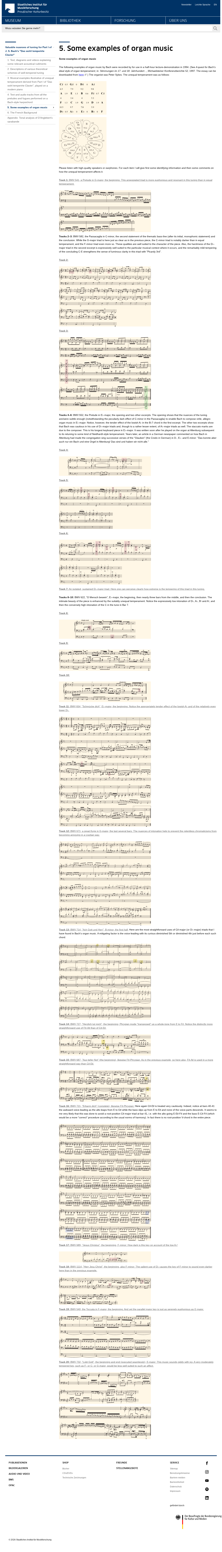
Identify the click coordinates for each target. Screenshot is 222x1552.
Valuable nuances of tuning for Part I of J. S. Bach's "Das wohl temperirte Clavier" (28, 51)
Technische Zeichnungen (74, 1477)
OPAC (12, 1485)
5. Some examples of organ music (27, 107)
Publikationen (18, 1463)
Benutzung (66, 34)
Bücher (65, 1468)
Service (174, 1463)
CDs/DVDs (67, 1473)
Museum (13, 20)
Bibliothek (70, 20)
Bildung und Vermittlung (18, 34)
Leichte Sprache (202, 4)
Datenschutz (176, 1486)
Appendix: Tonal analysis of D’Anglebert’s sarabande (30, 119)
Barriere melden (177, 1477)
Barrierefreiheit (177, 1482)
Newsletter (186, 4)
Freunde (121, 1463)
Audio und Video (19, 1474)
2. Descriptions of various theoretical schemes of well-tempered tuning (27, 71)
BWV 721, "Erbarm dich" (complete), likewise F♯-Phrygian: (96, 1106)
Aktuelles (174, 34)
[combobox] (128, 28)
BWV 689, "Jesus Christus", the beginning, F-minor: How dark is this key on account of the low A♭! (118, 1245)
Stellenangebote (127, 1468)
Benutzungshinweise (180, 1473)
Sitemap (174, 1468)
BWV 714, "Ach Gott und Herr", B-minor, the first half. (94, 929)
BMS (11, 1480)
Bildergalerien (18, 1468)
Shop (65, 1463)
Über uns (178, 20)
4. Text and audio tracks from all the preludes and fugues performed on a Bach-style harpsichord (27, 98)
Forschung (125, 20)
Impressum (175, 1491)
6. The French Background (22, 112)
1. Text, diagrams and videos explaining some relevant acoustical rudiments (29, 62)
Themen (119, 34)
